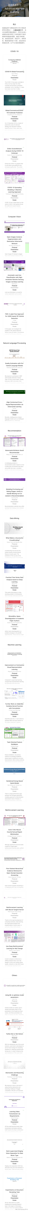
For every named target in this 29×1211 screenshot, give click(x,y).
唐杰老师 (17, 30)
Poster (14, 120)
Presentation (14, 77)
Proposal (14, 116)
